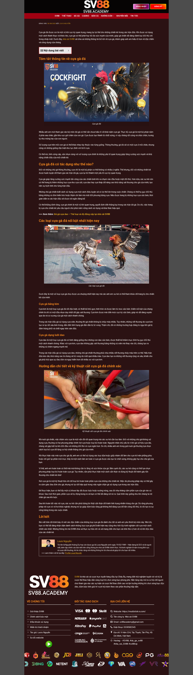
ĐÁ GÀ (77, 16)
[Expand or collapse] (68, 50)
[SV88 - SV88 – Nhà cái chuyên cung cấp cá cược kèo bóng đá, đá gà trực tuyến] (96, 6)
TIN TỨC (134, 16)
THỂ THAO (66, 16)
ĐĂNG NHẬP (141, 6)
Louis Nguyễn (65, 23)
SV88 (57, 16)
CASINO (85, 16)
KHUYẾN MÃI (122, 16)
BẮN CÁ (95, 16)
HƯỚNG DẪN (106, 16)
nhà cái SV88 (69, 39)
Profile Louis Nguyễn (73, 553)
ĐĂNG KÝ (158, 6)
